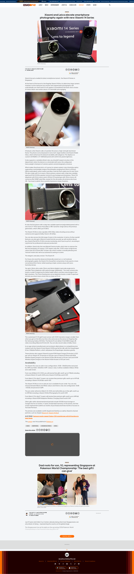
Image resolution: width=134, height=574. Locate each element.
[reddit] (76, 70)
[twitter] (69, 70)
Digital (55, 425)
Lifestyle (64, 5)
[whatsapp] (73, 70)
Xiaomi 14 (45, 413)
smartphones (35, 425)
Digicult (81, 5)
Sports (88, 5)
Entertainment (55, 5)
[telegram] (71, 70)
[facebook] (66, 70)
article (30, 421)
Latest (40, 5)
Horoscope (72, 5)
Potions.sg (49, 421)
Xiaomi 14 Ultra (53, 413)
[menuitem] (40, 5)
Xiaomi (27, 425)
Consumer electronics (46, 425)
